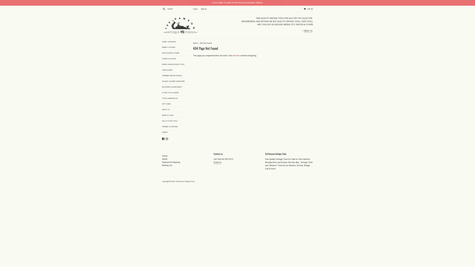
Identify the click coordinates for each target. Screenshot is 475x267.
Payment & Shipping (171, 162)
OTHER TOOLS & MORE (170, 92)
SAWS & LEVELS (167, 70)
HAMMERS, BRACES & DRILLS (172, 75)
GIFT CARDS (166, 104)
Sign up (204, 9)
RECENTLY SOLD (168, 115)
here (235, 55)
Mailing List (167, 165)
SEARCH (165, 132)
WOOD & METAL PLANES (170, 53)
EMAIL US (308, 30)
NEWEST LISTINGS (168, 47)
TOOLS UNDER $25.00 (170, 98)
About (164, 159)
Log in (195, 9)
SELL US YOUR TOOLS (170, 121)
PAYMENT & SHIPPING (170, 126)
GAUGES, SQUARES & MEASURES (173, 81)
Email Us (217, 162)
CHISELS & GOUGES (169, 58)
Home (164, 156)
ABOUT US (166, 109)
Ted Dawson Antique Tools (185, 181)
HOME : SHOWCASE (169, 42)
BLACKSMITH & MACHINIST (172, 87)
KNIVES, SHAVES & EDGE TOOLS (173, 64)
